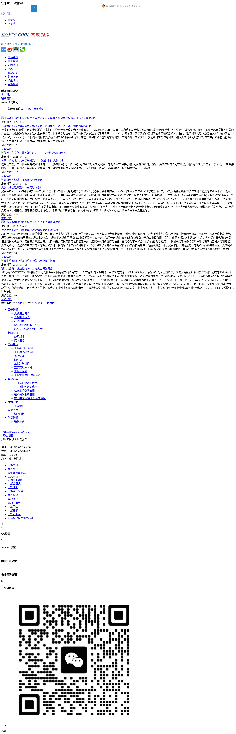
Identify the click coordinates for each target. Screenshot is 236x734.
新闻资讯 (39, 108)
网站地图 (7, 435)
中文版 (11, 20)
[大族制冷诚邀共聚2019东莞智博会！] (23, 179)
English (11, 23)
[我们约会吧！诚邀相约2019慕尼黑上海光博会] (28, 260)
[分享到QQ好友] (16, 49)
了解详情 (6, 149)
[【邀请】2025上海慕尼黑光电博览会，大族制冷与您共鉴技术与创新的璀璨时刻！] (48, 118)
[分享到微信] (22, 49)
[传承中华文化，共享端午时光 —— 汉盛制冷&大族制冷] (33, 152)
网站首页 (13, 57)
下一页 (45, 303)
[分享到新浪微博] (10, 49)
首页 (19, 303)
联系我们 (6, 13)
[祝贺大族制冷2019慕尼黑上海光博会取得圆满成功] (30, 222)
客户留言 (6, 94)
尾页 (52, 303)
